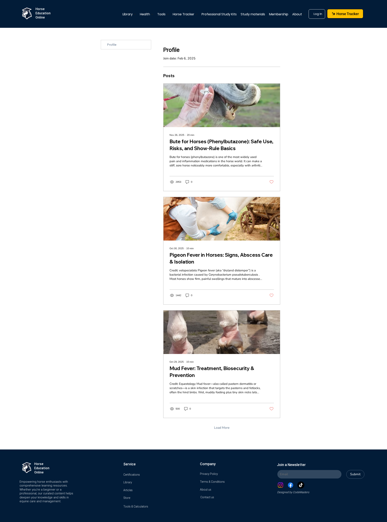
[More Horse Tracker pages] (197, 14)
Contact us (207, 497)
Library (127, 482)
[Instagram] (280, 485)
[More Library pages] (135, 14)
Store (126, 498)
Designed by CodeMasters (293, 492)
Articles (128, 490)
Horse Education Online (43, 13)
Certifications (131, 474)
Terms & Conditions (212, 482)
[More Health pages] (152, 14)
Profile (112, 45)
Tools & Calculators (135, 506)
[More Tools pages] (168, 14)
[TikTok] (300, 485)
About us (205, 489)
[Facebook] (290, 485)
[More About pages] (304, 14)
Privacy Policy (209, 474)
